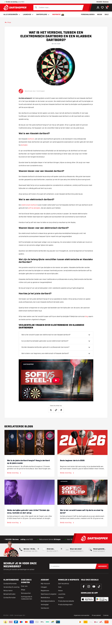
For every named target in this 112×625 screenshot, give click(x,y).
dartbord (31, 139)
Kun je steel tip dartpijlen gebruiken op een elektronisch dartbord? (44, 341)
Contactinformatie (10, 584)
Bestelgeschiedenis (48, 601)
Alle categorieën (11, 15)
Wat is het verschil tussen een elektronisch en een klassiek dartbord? (45, 335)
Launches (27, 15)
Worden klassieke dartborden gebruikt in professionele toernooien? (45, 347)
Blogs (23, 590)
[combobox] (59, 7)
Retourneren (8, 591)
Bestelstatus (45, 598)
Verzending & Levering (11, 587)
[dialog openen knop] (56, 380)
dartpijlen (24, 145)
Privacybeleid (96, 615)
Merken (61, 598)
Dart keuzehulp (63, 584)
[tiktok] (99, 586)
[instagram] (88, 586)
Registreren (45, 591)
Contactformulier (10, 598)
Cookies (105, 615)
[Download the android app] (102, 599)
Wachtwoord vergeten (49, 594)
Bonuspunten (26, 593)
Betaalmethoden (10, 594)
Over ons (24, 586)
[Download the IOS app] (87, 599)
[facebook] (83, 586)
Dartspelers (41, 15)
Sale (59, 587)
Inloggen (44, 587)
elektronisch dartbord (29, 205)
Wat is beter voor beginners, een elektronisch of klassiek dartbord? (45, 353)
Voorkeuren (45, 608)
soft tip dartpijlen (34, 208)
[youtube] (93, 586)
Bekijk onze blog (12, 473)
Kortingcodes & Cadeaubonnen (26, 598)
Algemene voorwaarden (81, 615)
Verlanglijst (45, 605)
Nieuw (60, 591)
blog (86, 316)
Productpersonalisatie (66, 601)
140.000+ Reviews (102, 2)
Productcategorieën (65, 605)
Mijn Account (45, 584)
